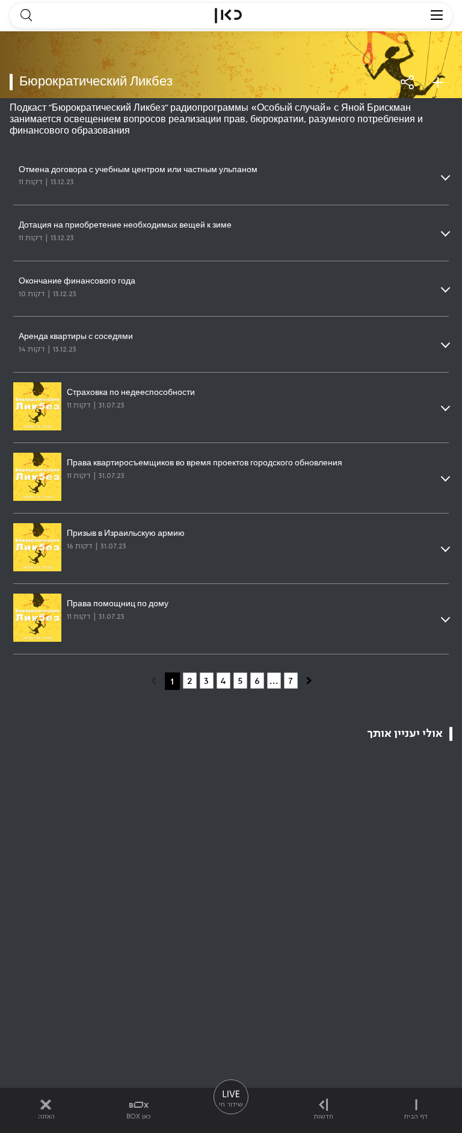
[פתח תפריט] (436, 15)
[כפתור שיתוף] (408, 82)
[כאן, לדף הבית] (228, 16)
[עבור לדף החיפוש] (26, 15)
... (274, 680)
